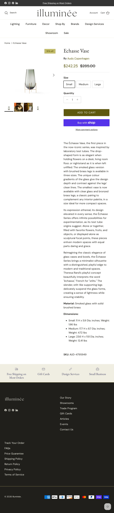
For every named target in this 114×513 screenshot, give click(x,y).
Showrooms (67, 403)
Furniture (31, 24)
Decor (45, 24)
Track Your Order (14, 443)
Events (64, 424)
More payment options (87, 129)
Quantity (69, 93)
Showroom (51, 33)
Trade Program (68, 408)
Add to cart (86, 112)
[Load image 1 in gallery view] (30, 73)
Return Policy (12, 464)
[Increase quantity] (78, 99)
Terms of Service (14, 474)
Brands (75, 24)
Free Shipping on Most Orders (57, 3)
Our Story (65, 397)
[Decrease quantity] (66, 99)
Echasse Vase (19, 43)
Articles (64, 418)
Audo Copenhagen (78, 58)
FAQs (7, 448)
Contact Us (66, 429)
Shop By (60, 24)
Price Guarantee (14, 453)
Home (7, 43)
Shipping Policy (13, 458)
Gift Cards (66, 413)
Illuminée (16, 496)
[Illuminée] (57, 12)
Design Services (94, 24)
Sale (66, 33)
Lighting (15, 24)
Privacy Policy (12, 469)
